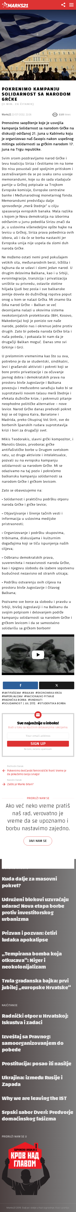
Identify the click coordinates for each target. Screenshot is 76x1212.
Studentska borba (53, 703)
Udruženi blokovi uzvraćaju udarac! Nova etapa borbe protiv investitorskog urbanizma (35, 909)
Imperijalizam (13, 696)
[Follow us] (63, 4)
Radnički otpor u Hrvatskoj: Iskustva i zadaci (35, 1019)
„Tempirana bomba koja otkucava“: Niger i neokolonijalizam (32, 960)
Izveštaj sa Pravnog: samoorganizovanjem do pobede (32, 1043)
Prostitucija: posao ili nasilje (36, 1064)
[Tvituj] (56, 685)
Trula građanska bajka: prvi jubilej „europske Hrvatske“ (36, 984)
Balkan (29, 693)
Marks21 (6, 114)
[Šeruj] (20, 685)
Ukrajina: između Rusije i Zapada (32, 1081)
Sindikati (36, 700)
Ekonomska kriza (50, 693)
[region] (38, 836)
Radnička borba (15, 700)
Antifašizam (12, 693)
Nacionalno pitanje (40, 696)
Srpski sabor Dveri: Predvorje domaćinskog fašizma (37, 1115)
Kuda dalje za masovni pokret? (29, 882)
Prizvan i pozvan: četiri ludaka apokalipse (29, 936)
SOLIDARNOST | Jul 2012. (20, 703)
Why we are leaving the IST (34, 1098)
